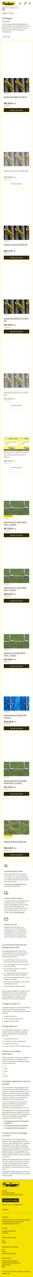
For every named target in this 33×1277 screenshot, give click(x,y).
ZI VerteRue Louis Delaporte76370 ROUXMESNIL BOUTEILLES (12, 1193)
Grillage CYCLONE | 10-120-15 (15, 97)
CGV (9, 1273)
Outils (4, 1251)
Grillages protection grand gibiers (12, 1222)
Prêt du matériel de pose (10, 1261)
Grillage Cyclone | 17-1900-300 (16, 171)
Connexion (20, 3)
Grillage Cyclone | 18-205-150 (15, 244)
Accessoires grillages (9, 1253)
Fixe (3, 1240)
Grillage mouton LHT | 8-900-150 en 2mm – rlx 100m (15, 781)
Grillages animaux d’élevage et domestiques (16, 1220)
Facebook (5, 1209)
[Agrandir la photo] (16, 85)
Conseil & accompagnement (11, 1263)
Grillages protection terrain (10, 1223)
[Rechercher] (3, 10)
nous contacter (19, 912)
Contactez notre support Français (15, 884)
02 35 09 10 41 (18, 1205)
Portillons (5, 1233)
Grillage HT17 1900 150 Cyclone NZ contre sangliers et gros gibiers (16, 454)
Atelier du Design (17, 1271)
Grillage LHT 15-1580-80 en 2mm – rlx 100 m (14, 654)
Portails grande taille (8, 1231)
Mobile (4, 1242)
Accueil (4, 13)
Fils (3, 1249)
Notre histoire (6, 1265)
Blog (3, 1267)
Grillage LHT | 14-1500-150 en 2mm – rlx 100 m (15, 523)
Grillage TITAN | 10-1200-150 (15, 841)
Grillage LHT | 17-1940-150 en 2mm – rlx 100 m (15, 588)
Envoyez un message (10, 1200)
